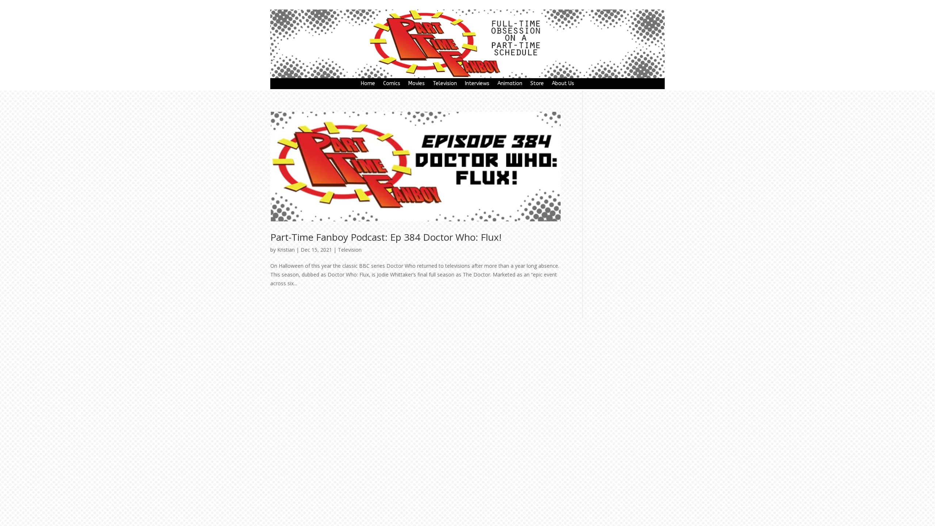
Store (537, 84)
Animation (509, 84)
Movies (416, 84)
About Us (563, 84)
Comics (391, 84)
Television (445, 84)
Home (368, 84)
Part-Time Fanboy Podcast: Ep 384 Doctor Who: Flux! (385, 237)
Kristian (286, 249)
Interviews (477, 84)
